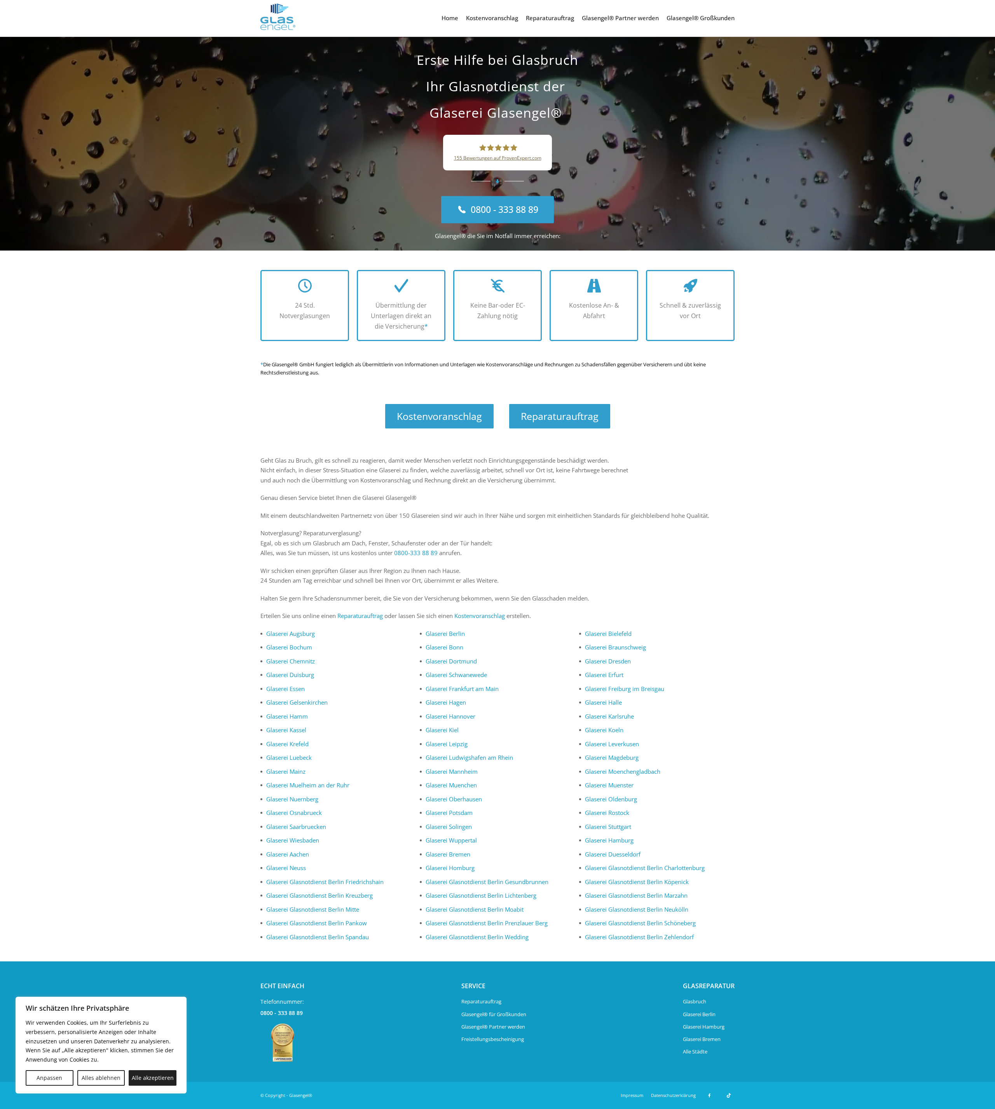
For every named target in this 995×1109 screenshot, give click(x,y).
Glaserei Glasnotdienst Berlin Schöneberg (640, 923)
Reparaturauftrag (550, 18)
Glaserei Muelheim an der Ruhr (307, 785)
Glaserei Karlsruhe (609, 716)
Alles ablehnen (101, 1077)
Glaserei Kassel (286, 730)
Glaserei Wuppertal (451, 840)
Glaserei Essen (285, 689)
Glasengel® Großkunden (701, 18)
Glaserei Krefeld (287, 744)
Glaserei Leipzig (447, 744)
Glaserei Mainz (285, 771)
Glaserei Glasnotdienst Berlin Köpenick (637, 882)
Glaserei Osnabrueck (294, 813)
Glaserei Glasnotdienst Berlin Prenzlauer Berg (487, 923)
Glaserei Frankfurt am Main (462, 689)
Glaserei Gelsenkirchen (297, 702)
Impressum (632, 1095)
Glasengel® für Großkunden (493, 1014)
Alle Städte (695, 1051)
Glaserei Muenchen (451, 785)
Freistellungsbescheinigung (492, 1039)
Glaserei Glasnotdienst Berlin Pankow (316, 923)
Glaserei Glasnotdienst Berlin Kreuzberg (319, 895)
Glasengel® (300, 1095)
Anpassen (49, 1077)
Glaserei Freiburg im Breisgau (624, 689)
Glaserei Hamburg (609, 840)
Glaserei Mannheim (452, 771)
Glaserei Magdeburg (612, 757)
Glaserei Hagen (446, 702)
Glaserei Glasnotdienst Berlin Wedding (477, 937)
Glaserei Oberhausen (454, 799)
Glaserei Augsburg (290, 633)
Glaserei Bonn (444, 647)
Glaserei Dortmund (451, 661)
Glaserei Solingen (449, 826)
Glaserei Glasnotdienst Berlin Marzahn (636, 895)
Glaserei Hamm (287, 716)
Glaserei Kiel (442, 730)
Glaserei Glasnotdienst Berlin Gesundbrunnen (487, 882)
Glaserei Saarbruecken (296, 826)
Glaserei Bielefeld (608, 633)
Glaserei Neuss (286, 868)
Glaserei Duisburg (290, 675)
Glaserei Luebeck (289, 757)
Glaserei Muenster (609, 785)
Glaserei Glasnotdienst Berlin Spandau (317, 937)
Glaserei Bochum (289, 647)
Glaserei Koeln (604, 730)
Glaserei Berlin (445, 633)
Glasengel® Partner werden (620, 18)
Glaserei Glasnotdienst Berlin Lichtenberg (481, 895)
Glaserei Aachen (287, 854)
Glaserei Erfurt (604, 675)
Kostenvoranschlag (492, 18)
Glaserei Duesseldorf (613, 854)
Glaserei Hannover (450, 716)
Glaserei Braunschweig (615, 647)
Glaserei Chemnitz (290, 661)
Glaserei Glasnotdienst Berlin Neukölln (636, 909)
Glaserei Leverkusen (612, 744)
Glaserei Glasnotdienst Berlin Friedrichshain (325, 882)
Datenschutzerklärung (673, 1095)
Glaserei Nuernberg (292, 799)
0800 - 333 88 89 (281, 1013)
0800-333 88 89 (416, 553)
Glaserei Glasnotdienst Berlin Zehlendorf (639, 937)
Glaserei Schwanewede (456, 675)
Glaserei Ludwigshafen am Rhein (469, 757)
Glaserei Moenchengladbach (622, 771)
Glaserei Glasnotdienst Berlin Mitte (312, 909)
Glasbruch (694, 1001)
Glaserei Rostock (607, 813)
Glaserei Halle (603, 702)
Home (450, 18)
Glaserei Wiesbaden (292, 840)
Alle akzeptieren (153, 1077)
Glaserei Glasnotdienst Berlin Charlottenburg (645, 868)
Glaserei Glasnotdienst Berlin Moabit (475, 909)
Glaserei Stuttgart (608, 826)
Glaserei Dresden (608, 661)
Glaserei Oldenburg (611, 799)
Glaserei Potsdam (449, 813)
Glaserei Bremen (448, 854)
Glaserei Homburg (450, 868)
